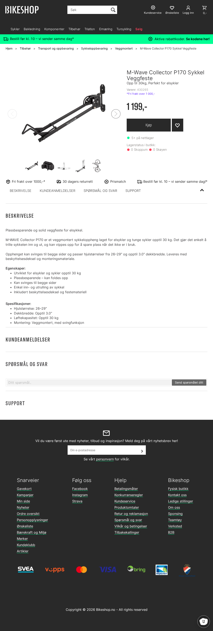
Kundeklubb (26, 545)
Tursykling (123, 29)
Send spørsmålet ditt (189, 382)
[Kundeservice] (153, 8)
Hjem (9, 48)
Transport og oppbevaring (56, 48)
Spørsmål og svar (128, 520)
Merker (22, 539)
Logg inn (188, 12)
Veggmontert (124, 48)
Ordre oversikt (28, 514)
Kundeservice (124, 501)
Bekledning (32, 29)
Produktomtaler (126, 507)
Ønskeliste (25, 526)
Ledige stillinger (180, 501)
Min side (23, 501)
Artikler (22, 551)
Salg (138, 29)
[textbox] (89, 382)
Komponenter (54, 29)
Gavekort (24, 489)
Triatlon (89, 29)
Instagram (80, 495)
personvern (105, 459)
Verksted (175, 526)
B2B (171, 532)
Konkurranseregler (128, 495)
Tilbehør (74, 29)
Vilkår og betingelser (130, 526)
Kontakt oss (177, 495)
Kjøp (149, 125)
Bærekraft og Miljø (31, 532)
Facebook (80, 489)
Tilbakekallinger (126, 532)
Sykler (15, 29)
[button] (20, 191)
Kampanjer (25, 495)
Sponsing (175, 514)
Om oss (174, 507)
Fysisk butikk (178, 489)
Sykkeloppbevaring (94, 48)
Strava (77, 501)
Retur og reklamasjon (131, 514)
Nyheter (23, 507)
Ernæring (106, 29)
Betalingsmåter (126, 489)
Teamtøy (175, 520)
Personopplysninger (32, 520)
